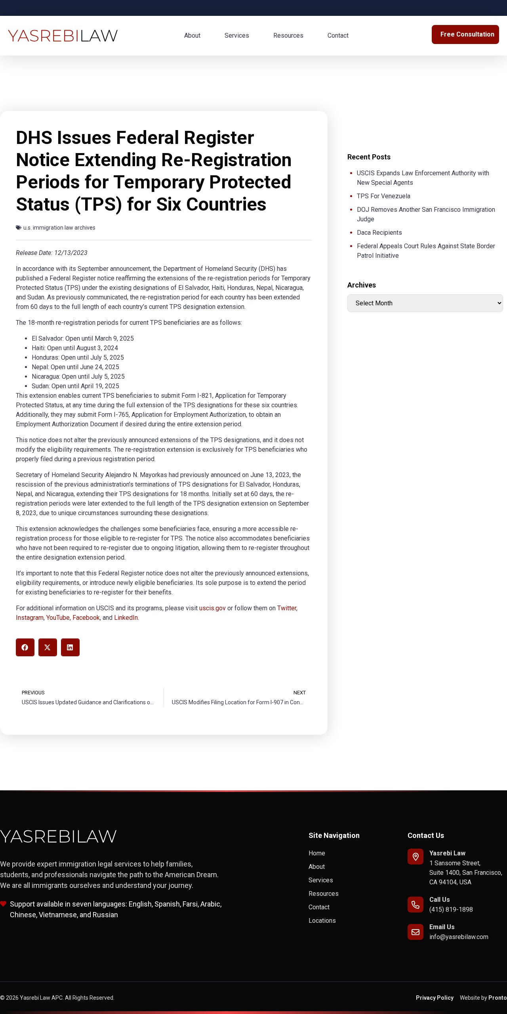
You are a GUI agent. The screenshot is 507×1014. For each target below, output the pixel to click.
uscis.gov (212, 608)
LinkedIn (126, 617)
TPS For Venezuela (383, 196)
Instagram (30, 617)
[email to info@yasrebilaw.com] (415, 932)
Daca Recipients (379, 232)
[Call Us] (415, 904)
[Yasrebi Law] (415, 856)
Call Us (439, 899)
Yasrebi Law (447, 853)
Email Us (442, 927)
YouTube (58, 617)
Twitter (286, 608)
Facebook (86, 617)
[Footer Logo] (58, 836)
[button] (25, 647)
